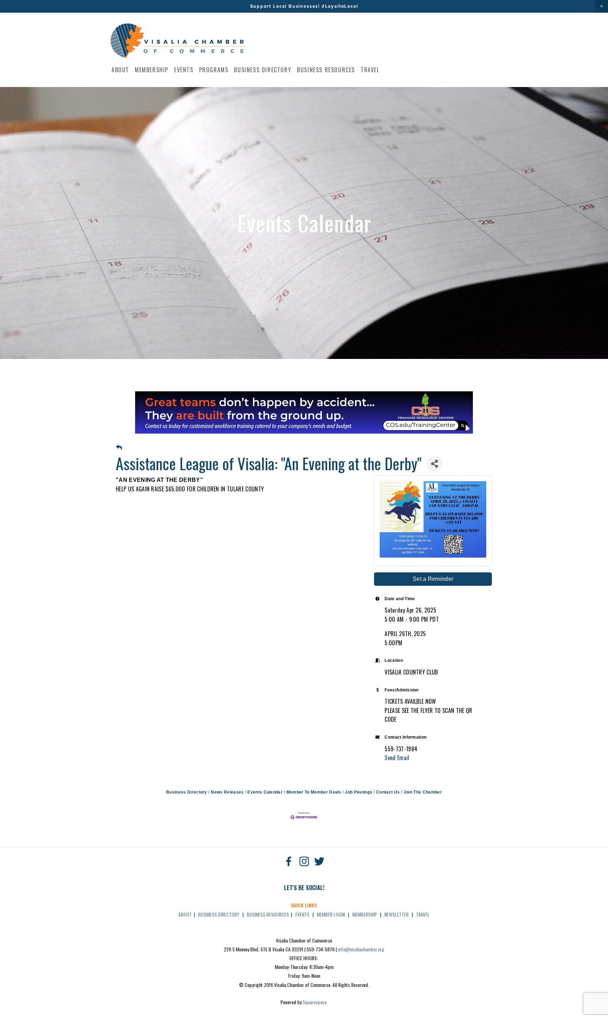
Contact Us (388, 792)
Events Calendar (265, 792)
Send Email (397, 757)
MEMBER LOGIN (331, 914)
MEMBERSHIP (364, 914)
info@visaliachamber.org (361, 949)
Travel (370, 70)
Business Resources (326, 70)
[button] (601, 6)
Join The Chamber (423, 792)
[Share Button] (435, 464)
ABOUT (185, 914)
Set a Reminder (433, 579)
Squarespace (315, 1002)
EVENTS (302, 914)
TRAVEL (423, 914)
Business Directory (262, 70)
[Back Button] (119, 447)
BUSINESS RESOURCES (268, 914)
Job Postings (358, 792)
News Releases (227, 792)
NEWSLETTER (396, 914)
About (120, 70)
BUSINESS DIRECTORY (218, 914)
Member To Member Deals (313, 792)
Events (184, 70)
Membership (152, 70)
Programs (214, 70)
